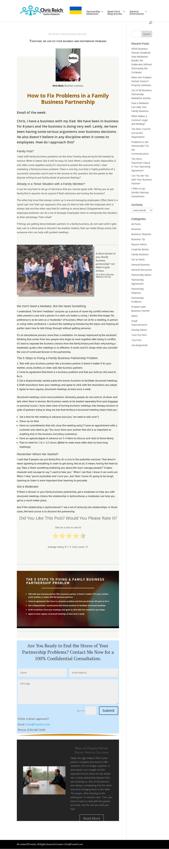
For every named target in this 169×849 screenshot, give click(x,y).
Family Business (140, 254)
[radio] (55, 536)
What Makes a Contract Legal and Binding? (139, 120)
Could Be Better (140, 249)
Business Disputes (141, 234)
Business (136, 229)
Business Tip (138, 239)
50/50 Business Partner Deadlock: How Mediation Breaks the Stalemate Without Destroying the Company (141, 60)
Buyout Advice (139, 244)
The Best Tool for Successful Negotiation (141, 132)
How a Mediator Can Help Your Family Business (140, 107)
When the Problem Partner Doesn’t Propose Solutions (92, 746)
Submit (109, 710)
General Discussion (141, 269)
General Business (140, 264)
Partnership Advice (141, 274)
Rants (134, 315)
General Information (137, 12)
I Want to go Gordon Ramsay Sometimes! (140, 192)
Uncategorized (139, 345)
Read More (91, 814)
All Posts (136, 224)
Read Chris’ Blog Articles (115, 12)
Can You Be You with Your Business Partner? (141, 179)
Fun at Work (138, 259)
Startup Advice (139, 329)
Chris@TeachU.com (38, 724)
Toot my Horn (139, 335)
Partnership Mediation (93, 12)
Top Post (136, 340)
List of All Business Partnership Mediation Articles (141, 94)
